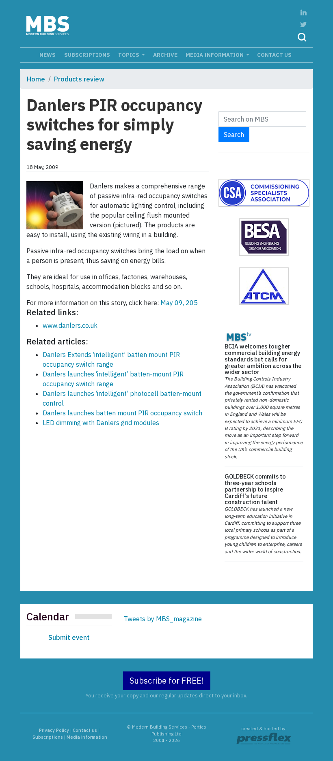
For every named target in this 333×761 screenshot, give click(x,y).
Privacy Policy (54, 730)
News (47, 54)
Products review (79, 79)
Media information (215, 54)
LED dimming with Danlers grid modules (101, 423)
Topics (129, 54)
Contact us (274, 54)
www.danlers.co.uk (70, 325)
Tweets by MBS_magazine (163, 619)
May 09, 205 (178, 303)
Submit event (69, 637)
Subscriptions (87, 54)
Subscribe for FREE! (167, 680)
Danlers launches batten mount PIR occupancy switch (122, 413)
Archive (165, 54)
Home (36, 79)
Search (234, 134)
